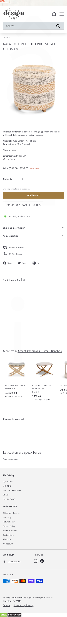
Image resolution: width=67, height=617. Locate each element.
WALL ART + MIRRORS (12, 490)
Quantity (7, 179)
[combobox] (33, 26)
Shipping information (14, 227)
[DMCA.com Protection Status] (33, 615)
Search (6, 605)
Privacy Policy (9, 526)
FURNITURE (8, 481)
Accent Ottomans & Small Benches (40, 351)
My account (8, 543)
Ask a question (11, 235)
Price (6, 168)
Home (5, 37)
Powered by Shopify (23, 605)
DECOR (6, 494)
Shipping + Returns (11, 513)
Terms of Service (10, 530)
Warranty (7, 517)
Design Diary (8, 535)
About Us (7, 539)
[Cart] (54, 14)
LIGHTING (7, 486)
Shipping (6, 189)
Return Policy (9, 521)
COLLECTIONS (9, 499)
